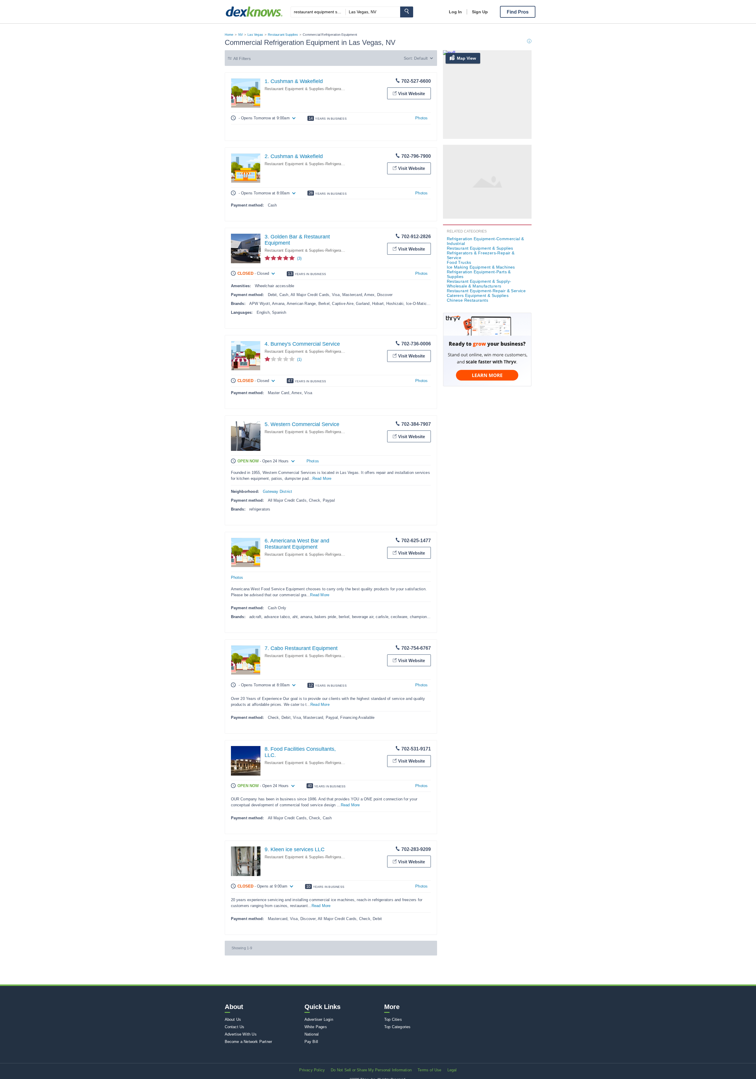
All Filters (242, 58)
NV (240, 34)
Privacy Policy (312, 1070)
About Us (233, 1019)
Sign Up (480, 11)
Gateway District (277, 491)
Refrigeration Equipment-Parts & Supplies (479, 274)
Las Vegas (255, 34)
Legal (452, 1070)
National (311, 1034)
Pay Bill (311, 1041)
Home (229, 34)
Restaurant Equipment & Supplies (480, 248)
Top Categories (397, 1027)
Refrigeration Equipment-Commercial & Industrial (485, 241)
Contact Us (235, 1027)
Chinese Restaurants (467, 300)
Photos (421, 118)
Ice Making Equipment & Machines (481, 267)
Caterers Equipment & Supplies (478, 295)
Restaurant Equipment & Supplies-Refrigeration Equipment (316, 89)
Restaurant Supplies (283, 34)
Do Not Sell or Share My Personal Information (371, 1070)
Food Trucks (459, 262)
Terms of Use (429, 1070)
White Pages (315, 1027)
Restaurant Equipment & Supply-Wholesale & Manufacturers (479, 283)
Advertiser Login (318, 1019)
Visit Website (411, 93)
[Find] (406, 11)
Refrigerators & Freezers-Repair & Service (481, 255)
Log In (455, 11)
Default (421, 58)
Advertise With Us (241, 1034)
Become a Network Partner (248, 1041)
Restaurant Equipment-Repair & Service (486, 290)
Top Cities (393, 1019)
